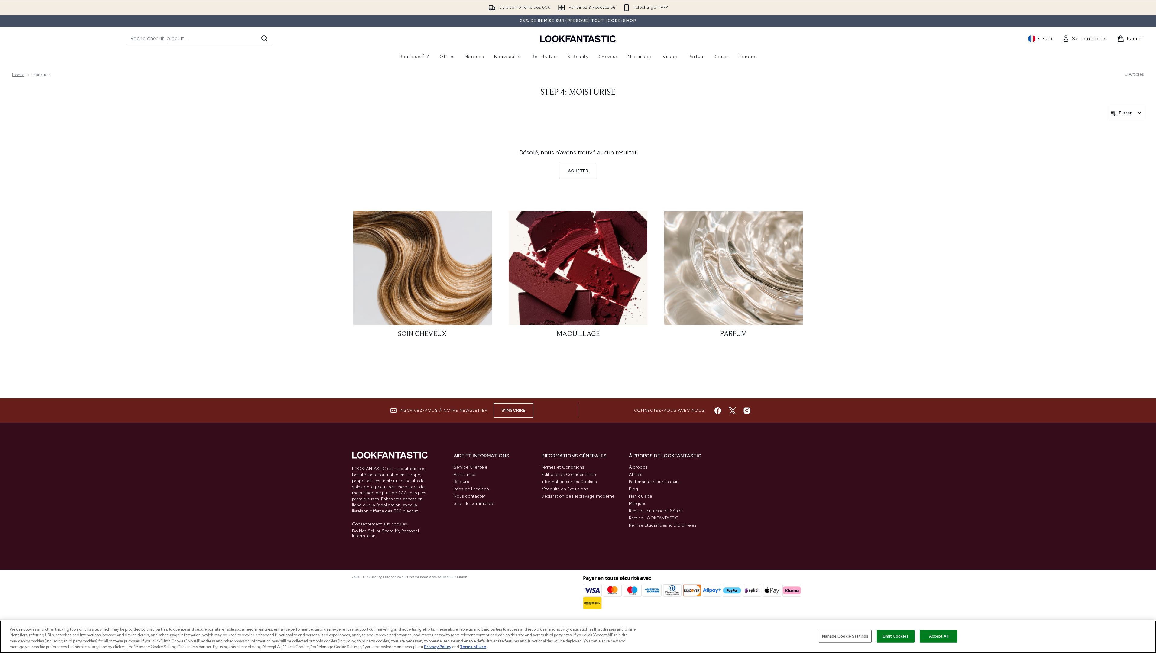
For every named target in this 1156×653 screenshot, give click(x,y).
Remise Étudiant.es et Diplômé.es (662, 525)
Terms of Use (473, 647)
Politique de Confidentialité (568, 474)
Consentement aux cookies (379, 524)
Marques (637, 503)
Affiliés (636, 474)
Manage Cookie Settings (845, 636)
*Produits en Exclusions (564, 489)
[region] (578, 636)
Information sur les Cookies (569, 481)
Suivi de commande (474, 503)
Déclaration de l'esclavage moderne (578, 496)
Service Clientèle (470, 467)
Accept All (938, 636)
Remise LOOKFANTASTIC (653, 518)
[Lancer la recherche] (264, 38)
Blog (633, 489)
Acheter (578, 171)
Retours (461, 481)
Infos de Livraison (471, 489)
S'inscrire (513, 410)
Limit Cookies (895, 636)
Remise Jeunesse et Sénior (656, 510)
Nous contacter (469, 496)
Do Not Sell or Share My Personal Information (385, 533)
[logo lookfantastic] (578, 38)
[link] (1085, 39)
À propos (638, 467)
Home (18, 74)
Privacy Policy (437, 647)
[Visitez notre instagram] (747, 410)
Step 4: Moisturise (578, 92)
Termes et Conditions (562, 467)
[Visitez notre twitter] (732, 410)
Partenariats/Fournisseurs (654, 481)
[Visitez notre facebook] (718, 410)
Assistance (464, 474)
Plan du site (640, 496)
